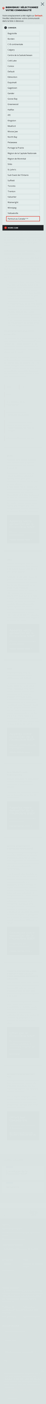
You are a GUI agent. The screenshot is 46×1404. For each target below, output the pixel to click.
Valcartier (12, 197)
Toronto (11, 186)
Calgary (11, 49)
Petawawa (12, 142)
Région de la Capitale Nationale (22, 153)
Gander (11, 93)
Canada (12, 28)
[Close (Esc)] (42, 4)
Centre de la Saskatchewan (20, 55)
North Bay (12, 137)
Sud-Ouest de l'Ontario (18, 175)
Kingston (12, 120)
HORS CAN (13, 228)
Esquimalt (12, 82)
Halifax (11, 109)
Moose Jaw (13, 131)
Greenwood (13, 104)
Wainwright (13, 202)
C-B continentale (15, 44)
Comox (11, 66)
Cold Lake (12, 60)
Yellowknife (13, 213)
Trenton (11, 191)
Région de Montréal (17, 158)
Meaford (12, 126)
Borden (11, 39)
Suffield (11, 180)
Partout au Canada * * (18, 218)
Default (38, 15)
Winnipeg (12, 207)
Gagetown (12, 88)
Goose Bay (12, 98)
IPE (9, 115)
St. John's (12, 169)
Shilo (10, 164)
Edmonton (12, 77)
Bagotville (12, 33)
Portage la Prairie (16, 147)
